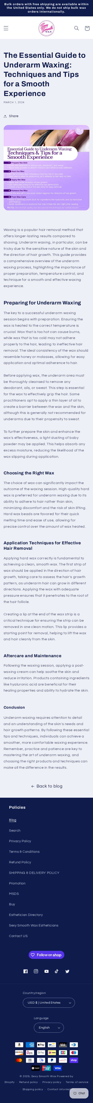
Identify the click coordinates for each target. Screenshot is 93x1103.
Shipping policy (33, 1089)
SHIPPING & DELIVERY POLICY (34, 873)
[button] (6, 28)
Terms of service (77, 1082)
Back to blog (50, 786)
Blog (12, 820)
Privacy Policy (20, 841)
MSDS (14, 893)
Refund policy (28, 1082)
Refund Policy (20, 862)
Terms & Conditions (24, 851)
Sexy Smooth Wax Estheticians (33, 925)
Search (15, 830)
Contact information (61, 1089)
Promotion (17, 883)
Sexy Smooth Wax (43, 1076)
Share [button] (14, 116)
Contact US (18, 936)
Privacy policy (51, 1082)
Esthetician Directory (26, 915)
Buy (12, 904)
